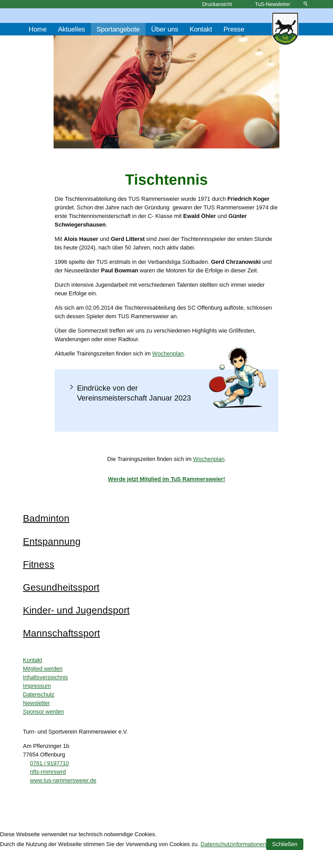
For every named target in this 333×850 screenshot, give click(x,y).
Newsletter (36, 703)
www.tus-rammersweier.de (63, 780)
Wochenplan (168, 353)
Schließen (284, 844)
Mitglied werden (42, 668)
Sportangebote (118, 29)
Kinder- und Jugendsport (76, 610)
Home (38, 29)
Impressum (37, 686)
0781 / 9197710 (49, 763)
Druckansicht (217, 4)
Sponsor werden (43, 711)
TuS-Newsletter (272, 4)
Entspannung (52, 541)
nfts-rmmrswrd (48, 771)
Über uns (164, 29)
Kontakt (201, 29)
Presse (233, 29)
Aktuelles (71, 29)
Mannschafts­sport (61, 633)
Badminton (46, 518)
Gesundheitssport (61, 587)
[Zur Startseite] (285, 28)
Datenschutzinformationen (233, 844)
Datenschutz (38, 694)
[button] (166, 393)
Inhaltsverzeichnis (45, 677)
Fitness (38, 564)
